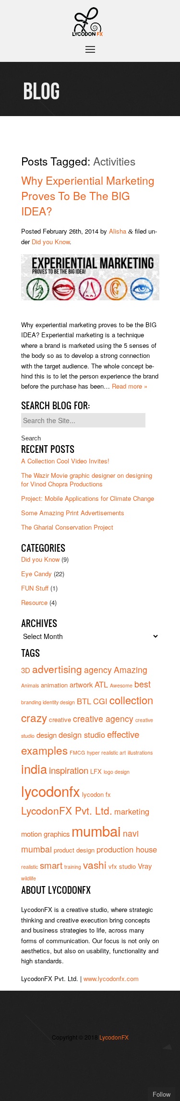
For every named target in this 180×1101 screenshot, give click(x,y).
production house (126, 849)
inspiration (68, 769)
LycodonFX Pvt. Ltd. (66, 810)
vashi (95, 864)
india (34, 768)
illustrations (140, 752)
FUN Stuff (34, 587)
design (46, 735)
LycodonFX (114, 1037)
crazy (34, 717)
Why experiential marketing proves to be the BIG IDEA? (88, 195)
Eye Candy (36, 573)
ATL (101, 684)
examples (44, 750)
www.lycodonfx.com (111, 978)
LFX (96, 771)
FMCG (77, 752)
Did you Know (51, 241)
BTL (84, 701)
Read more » (129, 386)
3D (25, 670)
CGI (100, 701)
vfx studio (122, 866)
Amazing (130, 669)
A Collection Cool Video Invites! (65, 460)
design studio (82, 734)
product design (74, 849)
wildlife (28, 878)
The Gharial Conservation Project (67, 527)
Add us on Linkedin (76, 1071)
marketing (131, 811)
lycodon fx (96, 794)
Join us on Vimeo (104, 1056)
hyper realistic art (106, 752)
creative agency (103, 718)
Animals (30, 685)
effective (123, 733)
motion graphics (45, 834)
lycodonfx (50, 791)
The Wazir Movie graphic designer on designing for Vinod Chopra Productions (86, 479)
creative (60, 719)
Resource (34, 602)
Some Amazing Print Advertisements (72, 512)
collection (131, 699)
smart (51, 864)
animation (54, 684)
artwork (81, 684)
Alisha (117, 231)
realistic (29, 866)
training (72, 866)
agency (98, 669)
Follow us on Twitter (76, 1056)
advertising (57, 669)
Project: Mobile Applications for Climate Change (87, 498)
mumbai (96, 830)
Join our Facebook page (90, 1056)
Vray (145, 866)
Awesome (121, 685)
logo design (117, 771)
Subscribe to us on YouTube (90, 1071)
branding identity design (48, 702)
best (142, 684)
